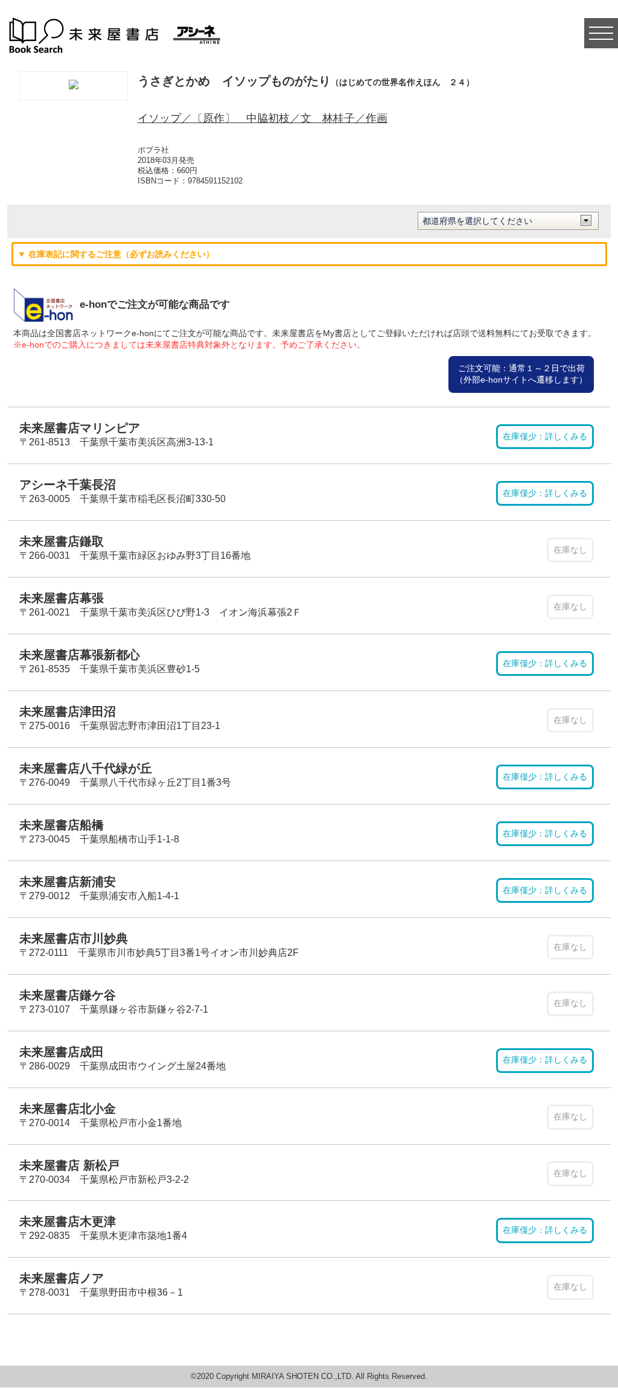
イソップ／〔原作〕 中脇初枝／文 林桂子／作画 (262, 118)
